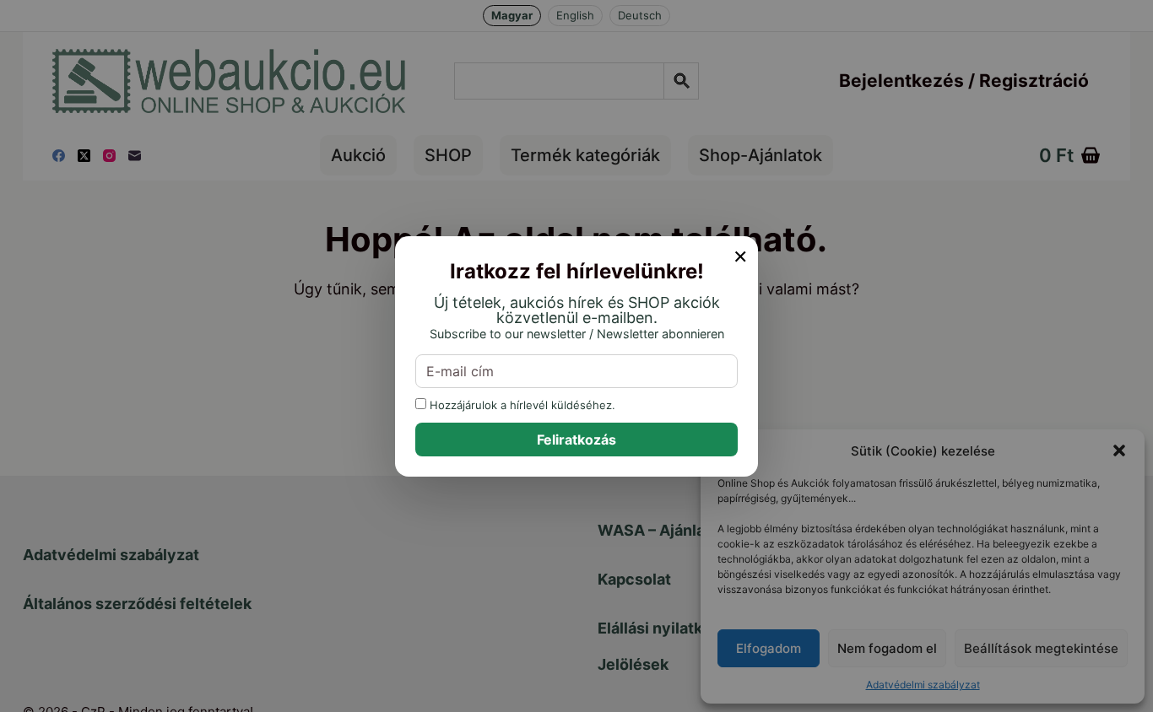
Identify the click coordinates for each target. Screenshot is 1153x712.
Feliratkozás (576, 439)
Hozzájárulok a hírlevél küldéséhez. (520, 404)
